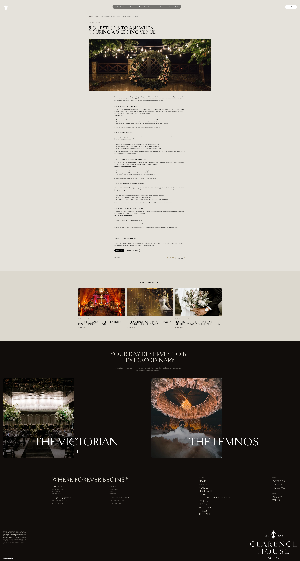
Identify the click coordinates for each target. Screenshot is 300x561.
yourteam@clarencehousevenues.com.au (76, 438)
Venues (203, 487)
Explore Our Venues (132, 250)
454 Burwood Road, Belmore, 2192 (76, 434)
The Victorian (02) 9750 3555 (76, 420)
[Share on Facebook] (170, 258)
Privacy (277, 497)
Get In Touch (119, 250)
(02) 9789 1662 (114, 493)
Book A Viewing (290, 7)
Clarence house (18, 556)
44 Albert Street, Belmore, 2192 (224, 434)
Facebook (278, 481)
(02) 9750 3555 (56, 493)
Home (91, 16)
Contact (177, 7)
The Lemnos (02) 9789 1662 (223, 420)
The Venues (123, 7)
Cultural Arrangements (150, 7)
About (116, 7)
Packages (170, 7)
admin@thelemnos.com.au (224, 438)
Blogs (97, 16)
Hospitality (133, 7)
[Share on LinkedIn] (173, 258)
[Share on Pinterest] (168, 258)
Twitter (277, 484)
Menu (140, 7)
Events (162, 7)
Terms (276, 500)
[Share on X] (176, 258)
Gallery (204, 510)
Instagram (279, 488)
